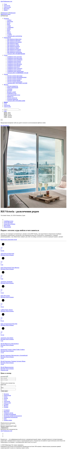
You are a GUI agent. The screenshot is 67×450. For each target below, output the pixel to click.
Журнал (6, 84)
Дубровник (10, 27)
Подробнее (6, 125)
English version (8, 420)
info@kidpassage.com (6, 1)
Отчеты (6, 407)
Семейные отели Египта (14, 62)
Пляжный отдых (11, 93)
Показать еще (4, 370)
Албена (9, 20)
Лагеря (6, 74)
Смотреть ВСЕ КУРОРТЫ (14, 36)
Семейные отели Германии (14, 59)
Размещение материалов (10, 417)
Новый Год (10, 96)
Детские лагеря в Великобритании (16, 77)
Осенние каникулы (12, 99)
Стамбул (9, 34)
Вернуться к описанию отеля (9, 239)
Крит (8, 30)
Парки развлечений (12, 87)
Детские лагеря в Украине (14, 78)
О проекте (7, 410)
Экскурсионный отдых (13, 95)
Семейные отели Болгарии (14, 58)
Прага (9, 31)
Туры (5, 4)
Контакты (6, 8)
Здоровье (9, 89)
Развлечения (7, 37)
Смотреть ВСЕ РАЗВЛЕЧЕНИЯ (16, 53)
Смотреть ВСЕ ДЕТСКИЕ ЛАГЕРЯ (17, 83)
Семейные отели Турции (14, 70)
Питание (9, 90)
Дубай (9, 26)
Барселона (10, 21)
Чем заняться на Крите (13, 46)
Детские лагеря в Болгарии (14, 75)
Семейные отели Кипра (13, 65)
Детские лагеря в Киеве (13, 80)
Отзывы (6, 404)
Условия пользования (10, 414)
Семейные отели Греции (14, 61)
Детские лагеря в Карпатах (14, 81)
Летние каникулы (12, 97)
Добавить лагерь (8, 413)
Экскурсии (7, 5)
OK (2, 125)
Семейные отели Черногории (15, 71)
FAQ (5, 418)
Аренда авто (7, 7)
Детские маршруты (12, 86)
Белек (8, 23)
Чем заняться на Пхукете (14, 49)
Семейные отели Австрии (14, 56)
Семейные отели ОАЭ (13, 67)
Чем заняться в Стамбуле (14, 50)
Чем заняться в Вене (12, 43)
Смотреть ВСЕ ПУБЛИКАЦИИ (16, 100)
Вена (8, 24)
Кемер (9, 28)
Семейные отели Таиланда (14, 68)
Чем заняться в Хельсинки (14, 52)
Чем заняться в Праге (13, 48)
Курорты (6, 18)
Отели (5, 55)
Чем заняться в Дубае (13, 45)
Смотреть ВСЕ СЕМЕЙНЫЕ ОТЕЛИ (17, 73)
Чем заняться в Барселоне (14, 39)
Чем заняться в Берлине (13, 40)
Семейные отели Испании (14, 64)
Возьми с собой (11, 92)
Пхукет (9, 33)
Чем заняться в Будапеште (14, 42)
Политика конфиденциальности (13, 415)
